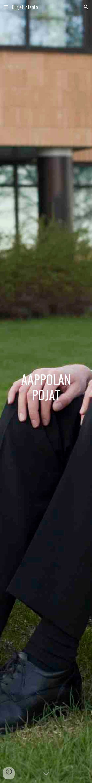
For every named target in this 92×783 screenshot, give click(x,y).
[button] (6, 6)
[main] (46, 391)
